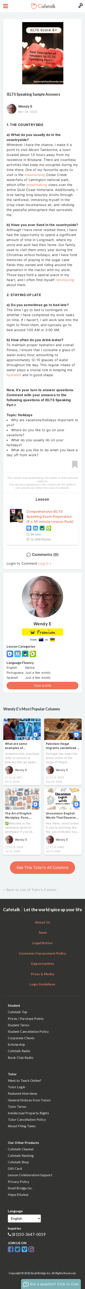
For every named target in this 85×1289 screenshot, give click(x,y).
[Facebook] (11, 1249)
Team (42, 932)
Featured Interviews (23, 1093)
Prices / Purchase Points (26, 1018)
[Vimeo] (25, 1249)
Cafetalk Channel (20, 1149)
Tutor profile (42, 685)
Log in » (45, 563)
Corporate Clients (21, 1038)
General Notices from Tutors (29, 1100)
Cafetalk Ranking (21, 1155)
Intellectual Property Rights (28, 1113)
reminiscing (64, 280)
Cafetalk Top (17, 1012)
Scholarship (16, 1044)
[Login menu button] (80, 6)
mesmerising (35, 175)
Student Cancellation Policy (28, 1031)
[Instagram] (31, 1249)
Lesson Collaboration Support (30, 1175)
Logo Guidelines (42, 984)
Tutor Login (16, 1087)
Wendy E (42, 623)
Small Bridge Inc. (20, 1188)
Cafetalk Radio (19, 1051)
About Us (42, 922)
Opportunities (42, 963)
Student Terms (18, 1025)
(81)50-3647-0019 (29, 1234)
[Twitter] (18, 1249)
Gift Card (15, 1168)
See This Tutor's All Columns (42, 867)
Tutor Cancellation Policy (27, 1119)
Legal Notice (42, 943)
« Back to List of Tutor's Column (30, 890)
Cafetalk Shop (18, 1162)
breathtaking (36, 185)
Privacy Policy (18, 1181)
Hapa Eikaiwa (18, 1194)
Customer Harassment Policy (42, 953)
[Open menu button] (5, 6)
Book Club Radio (20, 1057)
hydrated (14, 375)
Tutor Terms (17, 1106)
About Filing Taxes (22, 1126)
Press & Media (42, 974)
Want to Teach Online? (24, 1080)
